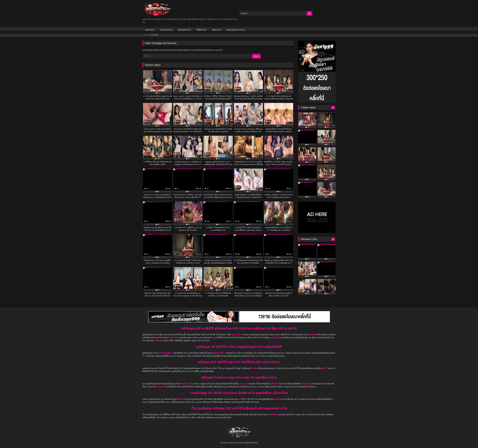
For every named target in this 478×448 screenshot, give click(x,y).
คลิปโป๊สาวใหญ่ (187, 384)
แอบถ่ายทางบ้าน (166, 30)
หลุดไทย (277, 399)
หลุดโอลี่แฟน (275, 337)
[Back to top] (470, 440)
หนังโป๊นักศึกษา (166, 353)
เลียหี (239, 399)
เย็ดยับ (255, 368)
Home (146, 35)
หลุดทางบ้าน (150, 30)
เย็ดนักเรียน (307, 384)
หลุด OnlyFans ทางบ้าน (236, 30)
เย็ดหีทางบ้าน (202, 30)
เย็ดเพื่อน (275, 414)
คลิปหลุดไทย (161, 387)
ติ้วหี (144, 356)
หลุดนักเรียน (173, 337)
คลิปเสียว (313, 335)
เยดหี (214, 337)
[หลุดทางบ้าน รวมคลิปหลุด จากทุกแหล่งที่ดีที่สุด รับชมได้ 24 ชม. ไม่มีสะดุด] (157, 10)
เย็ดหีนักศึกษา (220, 353)
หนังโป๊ (324, 368)
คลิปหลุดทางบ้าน (184, 30)
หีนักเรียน (276, 384)
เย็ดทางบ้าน (216, 30)
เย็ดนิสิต (180, 399)
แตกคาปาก (243, 384)
